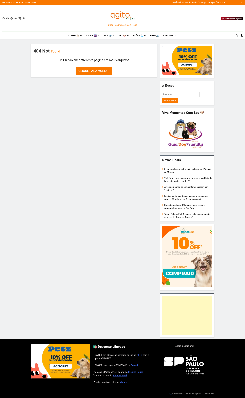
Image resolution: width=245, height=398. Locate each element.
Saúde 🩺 (138, 35)
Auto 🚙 (154, 35)
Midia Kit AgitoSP (194, 393)
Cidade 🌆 (91, 35)
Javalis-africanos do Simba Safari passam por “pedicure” (198, 2)
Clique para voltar (93, 71)
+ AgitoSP (168, 35)
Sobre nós (209, 393)
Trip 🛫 (108, 35)
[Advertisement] (187, 315)
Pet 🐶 (122, 35)
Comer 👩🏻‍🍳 (73, 35)
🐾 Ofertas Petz (176, 393)
